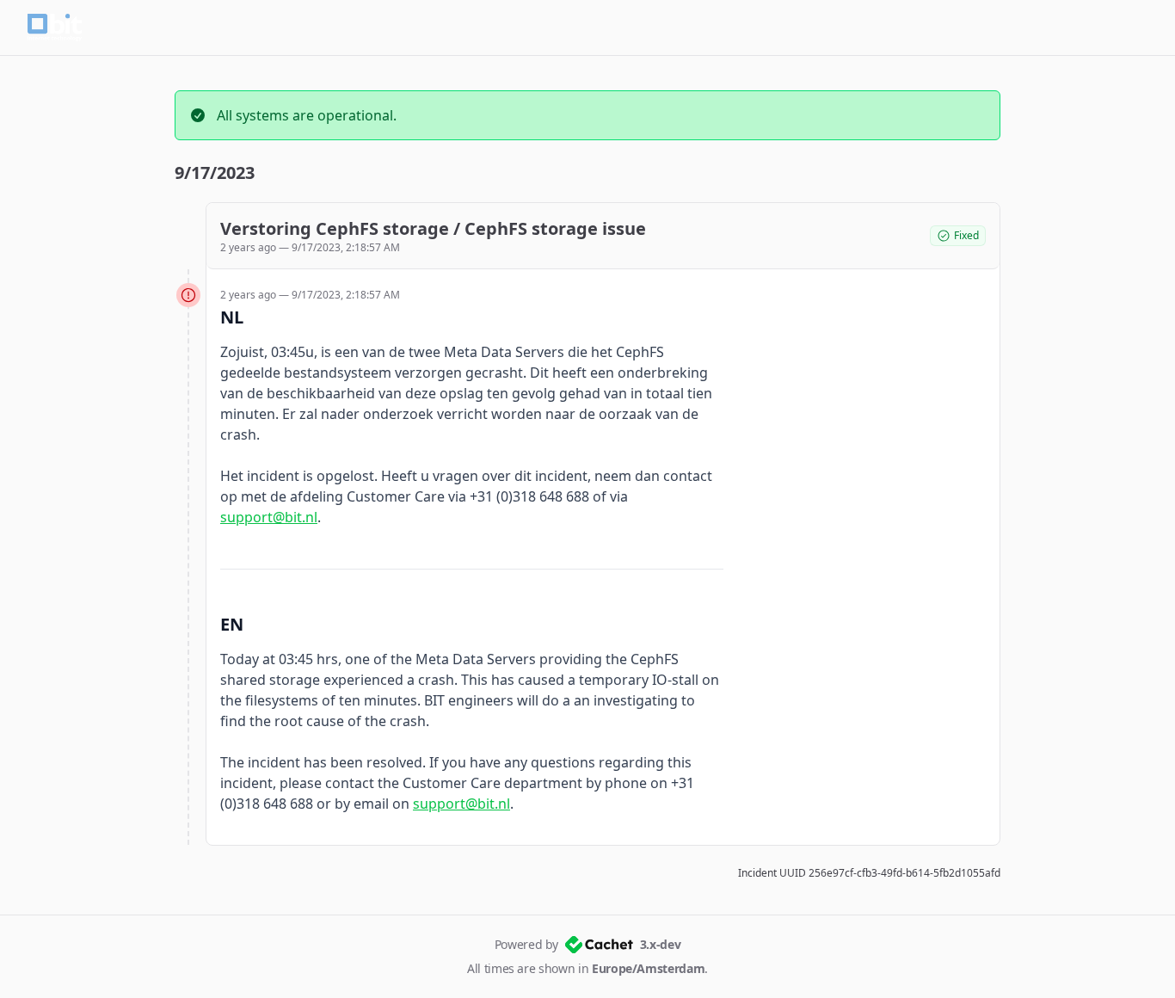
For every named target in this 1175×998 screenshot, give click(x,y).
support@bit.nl (268, 517)
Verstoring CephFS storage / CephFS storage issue (433, 228)
